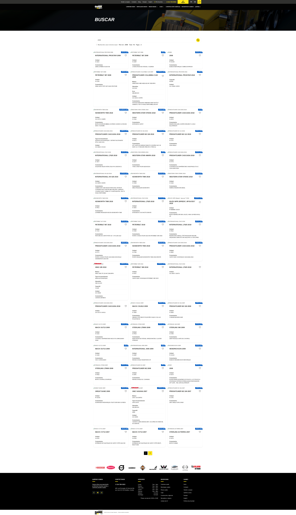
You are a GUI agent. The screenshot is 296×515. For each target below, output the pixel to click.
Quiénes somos (188, 492)
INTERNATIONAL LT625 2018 (106, 155)
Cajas (161, 6)
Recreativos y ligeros (188, 6)
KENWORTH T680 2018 (141, 177)
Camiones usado (130, 6)
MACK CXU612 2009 (140, 306)
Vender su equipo (125, 2)
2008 (171, 55)
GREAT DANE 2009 (102, 391)
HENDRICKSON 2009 (177, 349)
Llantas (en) (163, 501)
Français (145, 2)
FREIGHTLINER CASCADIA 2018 (181, 113)
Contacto (134, 2)
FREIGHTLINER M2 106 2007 (180, 391)
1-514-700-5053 (171, 2)
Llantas (197, 6)
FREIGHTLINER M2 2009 (141, 368)
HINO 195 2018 (100, 267)
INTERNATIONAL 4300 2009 (142, 349)
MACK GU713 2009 (102, 327)
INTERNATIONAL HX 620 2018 (106, 177)
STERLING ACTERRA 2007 (179, 432)
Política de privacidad (189, 501)
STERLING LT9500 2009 (141, 327)
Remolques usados (142, 6)
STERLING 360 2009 (177, 327)
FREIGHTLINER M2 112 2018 (180, 134)
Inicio (185, 484)
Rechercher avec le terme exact (108, 45)
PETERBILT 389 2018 (140, 267)
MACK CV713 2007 (102, 432)
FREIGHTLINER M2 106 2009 (180, 306)
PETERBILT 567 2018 (103, 225)
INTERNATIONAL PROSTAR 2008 (108, 55)
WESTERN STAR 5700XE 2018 (143, 113)
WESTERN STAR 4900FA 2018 (143, 155)
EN (195, 2)
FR (191, 2)
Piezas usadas (152, 6)
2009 (171, 368)
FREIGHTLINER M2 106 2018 (143, 134)
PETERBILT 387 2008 (140, 55)
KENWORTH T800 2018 (104, 113)
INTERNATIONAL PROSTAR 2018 (182, 75)
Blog (139, 2)
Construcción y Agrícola (173, 6)
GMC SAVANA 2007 (139, 391)
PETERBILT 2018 (138, 225)
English (150, 2)
